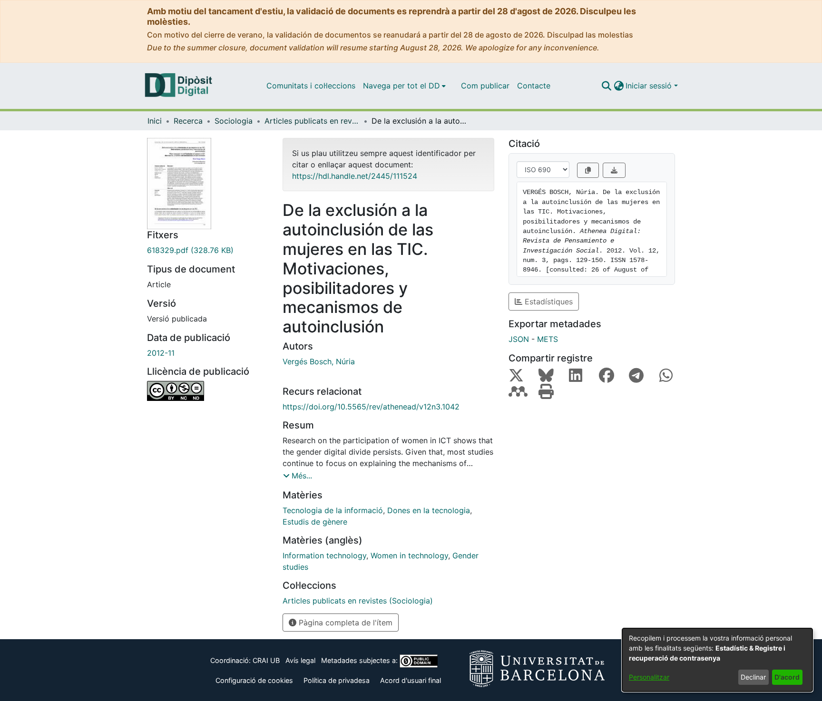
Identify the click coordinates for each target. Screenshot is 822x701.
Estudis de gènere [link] (315, 521)
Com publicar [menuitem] (485, 85)
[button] (606, 85)
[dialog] (717, 659)
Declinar (753, 677)
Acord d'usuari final (410, 680)
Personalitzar (649, 677)
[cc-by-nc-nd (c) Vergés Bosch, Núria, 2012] (207, 391)
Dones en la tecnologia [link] (428, 510)
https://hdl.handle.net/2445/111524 (354, 176)
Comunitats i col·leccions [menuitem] (310, 85)
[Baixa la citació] (614, 170)
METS (547, 339)
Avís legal (300, 660)
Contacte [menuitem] (533, 85)
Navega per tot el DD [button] (401, 85)
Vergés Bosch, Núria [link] (319, 361)
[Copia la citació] (588, 170)
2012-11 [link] (161, 353)
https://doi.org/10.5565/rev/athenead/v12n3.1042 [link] (371, 406)
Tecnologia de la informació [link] (333, 510)
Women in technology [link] (409, 555)
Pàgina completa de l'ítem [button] (344, 622)
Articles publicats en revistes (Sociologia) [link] (312, 121)
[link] (207, 250)
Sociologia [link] (234, 121)
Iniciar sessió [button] (650, 85)
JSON (519, 339)
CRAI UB (266, 660)
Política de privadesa (336, 680)
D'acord (787, 677)
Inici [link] (154, 121)
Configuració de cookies (254, 680)
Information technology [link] (324, 555)
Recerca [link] (188, 121)
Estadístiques (547, 301)
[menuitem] (404, 85)
